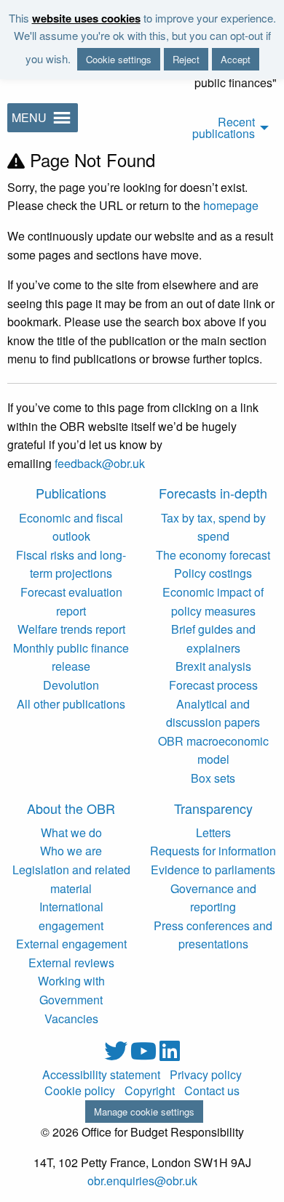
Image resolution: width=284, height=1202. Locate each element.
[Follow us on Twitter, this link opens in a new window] (117, 1054)
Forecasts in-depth (213, 492)
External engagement (71, 943)
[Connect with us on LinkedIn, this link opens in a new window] (169, 1054)
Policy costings (213, 573)
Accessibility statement (101, 1075)
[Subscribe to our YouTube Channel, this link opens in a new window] (144, 1054)
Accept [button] (236, 59)
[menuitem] (209, 125)
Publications (71, 492)
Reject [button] (186, 59)
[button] (29, 117)
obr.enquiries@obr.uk (142, 1180)
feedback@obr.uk (100, 463)
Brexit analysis (213, 666)
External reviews (71, 962)
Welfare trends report (71, 629)
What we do (71, 832)
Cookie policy (79, 1091)
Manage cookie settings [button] (144, 1111)
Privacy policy (206, 1075)
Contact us (212, 1091)
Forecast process (213, 685)
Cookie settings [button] (118, 59)
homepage (231, 205)
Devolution (71, 685)
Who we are (71, 850)
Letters (213, 832)
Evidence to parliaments (213, 869)
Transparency (213, 808)
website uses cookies (86, 18)
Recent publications (223, 127)
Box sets (213, 778)
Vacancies (71, 1018)
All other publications (71, 703)
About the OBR (71, 808)
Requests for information (213, 850)
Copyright (150, 1091)
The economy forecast (213, 554)
